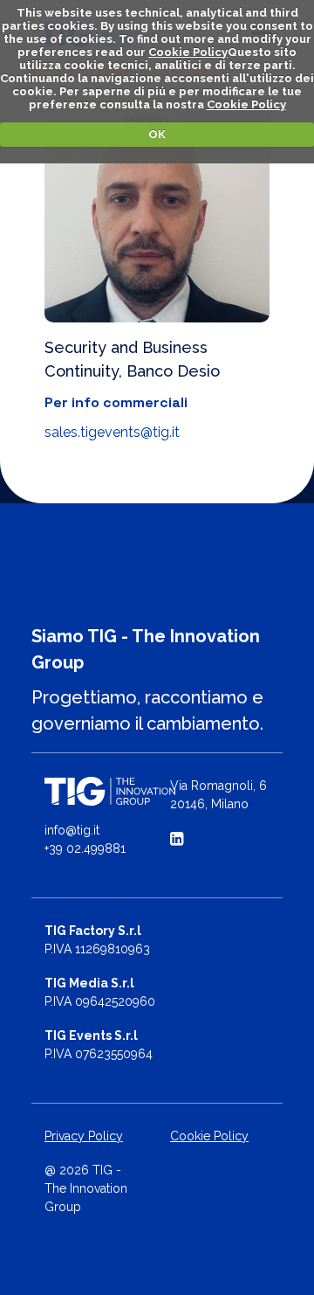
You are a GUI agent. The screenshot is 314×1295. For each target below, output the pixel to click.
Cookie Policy (188, 52)
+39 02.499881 (85, 848)
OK (157, 134)
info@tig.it (71, 830)
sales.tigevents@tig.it (112, 432)
